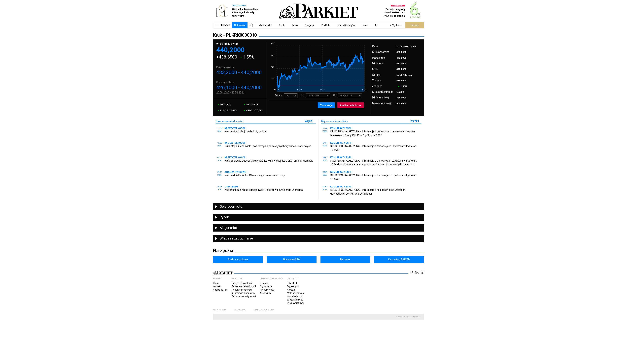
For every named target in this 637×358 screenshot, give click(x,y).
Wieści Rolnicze (295, 299)
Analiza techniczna (350, 105)
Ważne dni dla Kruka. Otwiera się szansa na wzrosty (255, 175)
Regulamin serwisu (242, 289)
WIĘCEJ (309, 121)
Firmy (295, 25)
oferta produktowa (264, 310)
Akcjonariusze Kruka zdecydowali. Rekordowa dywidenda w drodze (264, 189)
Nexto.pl (291, 289)
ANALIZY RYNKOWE (235, 172)
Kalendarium (240, 310)
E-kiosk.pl (292, 283)
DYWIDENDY (231, 186)
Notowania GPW (291, 259)
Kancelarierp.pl (294, 296)
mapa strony (219, 310)
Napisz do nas (220, 289)
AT (376, 25)
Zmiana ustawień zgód (244, 286)
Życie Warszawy (295, 303)
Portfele (325, 25)
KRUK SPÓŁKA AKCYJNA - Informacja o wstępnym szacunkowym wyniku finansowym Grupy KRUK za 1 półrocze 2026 (372, 133)
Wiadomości (265, 25)
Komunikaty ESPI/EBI (399, 259)
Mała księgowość (296, 293)
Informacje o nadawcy (243, 293)
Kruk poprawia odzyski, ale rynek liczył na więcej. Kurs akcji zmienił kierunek (269, 160)
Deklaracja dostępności (244, 296)
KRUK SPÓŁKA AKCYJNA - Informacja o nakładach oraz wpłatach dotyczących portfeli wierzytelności (367, 191)
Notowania (240, 25)
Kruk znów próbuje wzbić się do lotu (246, 131)
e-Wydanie (395, 25)
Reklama (264, 283)
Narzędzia (223, 250)
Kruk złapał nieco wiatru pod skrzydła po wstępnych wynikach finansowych (268, 146)
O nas (216, 283)
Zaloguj (415, 25)
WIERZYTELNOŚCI (235, 128)
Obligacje (310, 25)
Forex (365, 25)
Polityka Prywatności (242, 283)
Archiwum (265, 293)
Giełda (282, 25)
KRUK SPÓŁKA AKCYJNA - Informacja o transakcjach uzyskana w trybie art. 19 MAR (373, 148)
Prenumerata (267, 289)
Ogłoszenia (266, 286)
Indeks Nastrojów (346, 25)
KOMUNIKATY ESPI (340, 128)
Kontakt (217, 286)
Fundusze (345, 259)
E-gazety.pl (293, 286)
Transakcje (326, 105)
